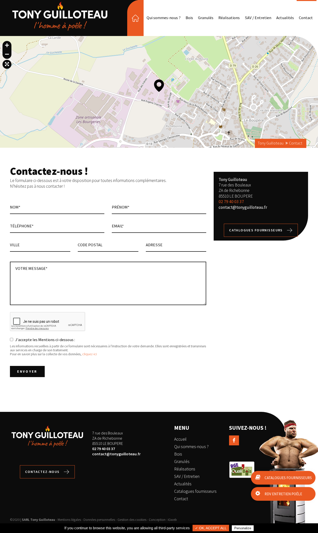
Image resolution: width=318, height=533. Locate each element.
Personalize (242, 528)
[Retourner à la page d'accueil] (60, 30)
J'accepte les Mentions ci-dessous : (45, 339)
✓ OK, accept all (211, 528)
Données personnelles (99, 519)
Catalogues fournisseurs (256, 230)
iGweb (172, 519)
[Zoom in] (6, 45)
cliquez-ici (89, 354)
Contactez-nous (42, 471)
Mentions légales (69, 519)
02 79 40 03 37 (231, 201)
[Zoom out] (6, 54)
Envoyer (27, 371)
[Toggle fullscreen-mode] (6, 64)
